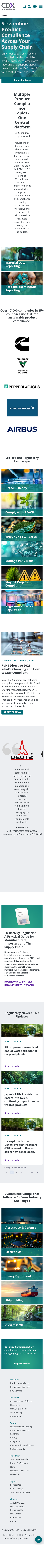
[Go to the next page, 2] (37, 1172)
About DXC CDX (17, 1502)
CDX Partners (16, 1517)
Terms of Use (10, 1538)
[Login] (29, 6)
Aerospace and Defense (21, 1401)
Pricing (13, 1437)
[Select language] (35, 6)
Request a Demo (22, 79)
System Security (17, 1449)
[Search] (24, 6)
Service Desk (16, 1485)
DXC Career (15, 1513)
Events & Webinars (19, 1463)
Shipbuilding (16, 1412)
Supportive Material (19, 1459)
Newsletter (15, 1474)
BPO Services (16, 1390)
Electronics (15, 1405)
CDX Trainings (16, 1488)
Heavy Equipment (18, 1408)
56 (32, 1172)
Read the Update (13, 1066)
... (26, 1172)
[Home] (8, 6)
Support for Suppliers (20, 1492)
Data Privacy (25, 1535)
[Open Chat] (38, 1539)
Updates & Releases (19, 1470)
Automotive (15, 1416)
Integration (15, 1441)
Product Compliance (19, 1383)
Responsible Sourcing (20, 1387)
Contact (13, 1521)
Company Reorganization (22, 1445)
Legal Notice (9, 1535)
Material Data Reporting (21, 1426)
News (12, 1467)
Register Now (12, 712)
